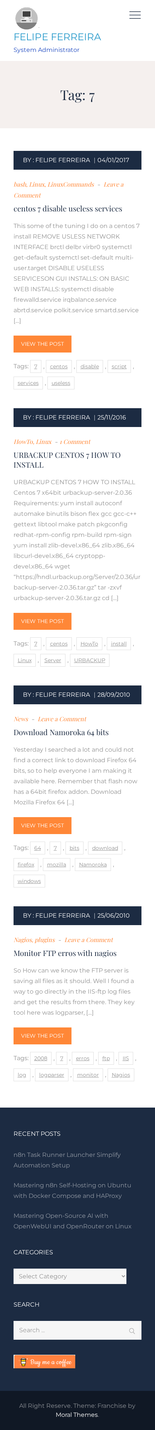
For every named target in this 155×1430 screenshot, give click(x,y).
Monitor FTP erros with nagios (65, 953)
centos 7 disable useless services (68, 208)
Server (52, 660)
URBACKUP (89, 660)
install (119, 643)
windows (29, 881)
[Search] (132, 1330)
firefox (26, 864)
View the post (42, 343)
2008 (40, 1058)
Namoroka (93, 864)
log (22, 1074)
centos (59, 366)
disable (90, 366)
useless (61, 383)
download (105, 848)
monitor (88, 1074)
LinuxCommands (70, 184)
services (28, 383)
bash (20, 184)
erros (83, 1058)
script (119, 366)
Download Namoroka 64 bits (61, 732)
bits (74, 848)
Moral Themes (77, 1414)
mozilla (56, 864)
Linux (36, 184)
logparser (51, 1074)
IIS (126, 1058)
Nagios (23, 940)
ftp (106, 1058)
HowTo (23, 441)
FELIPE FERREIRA (57, 37)
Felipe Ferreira (62, 160)
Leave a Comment (61, 719)
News (21, 719)
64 (37, 848)
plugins (45, 940)
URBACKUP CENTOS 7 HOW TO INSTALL (67, 460)
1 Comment (74, 441)
